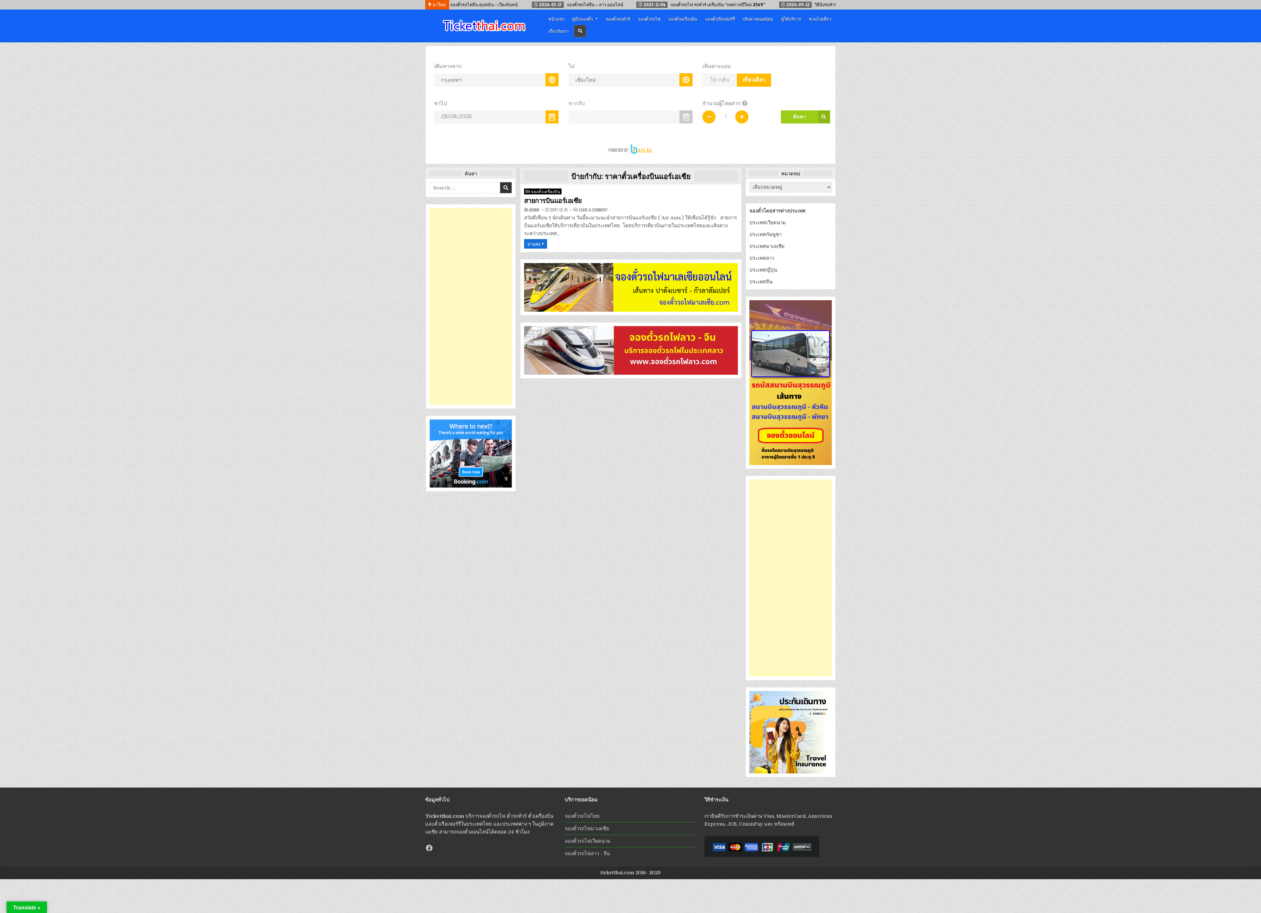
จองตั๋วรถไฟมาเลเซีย (587, 829)
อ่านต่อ (534, 243)
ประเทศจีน (760, 282)
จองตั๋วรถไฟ (649, 18)
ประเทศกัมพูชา (765, 234)
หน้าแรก (556, 18)
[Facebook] (429, 848)
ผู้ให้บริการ (791, 18)
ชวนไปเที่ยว (820, 18)
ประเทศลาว (761, 258)
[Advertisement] (471, 306)
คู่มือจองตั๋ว (582, 18)
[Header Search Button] (580, 31)
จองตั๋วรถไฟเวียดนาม (587, 841)
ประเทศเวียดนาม (767, 223)
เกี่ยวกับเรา (558, 31)
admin (534, 210)
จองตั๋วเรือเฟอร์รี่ (720, 18)
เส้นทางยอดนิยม (758, 18)
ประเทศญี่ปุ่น (763, 270)
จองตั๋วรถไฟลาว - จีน (587, 854)
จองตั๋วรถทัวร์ (618, 18)
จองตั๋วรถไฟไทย (582, 816)
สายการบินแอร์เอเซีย (553, 201)
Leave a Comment (593, 210)
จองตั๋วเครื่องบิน (682, 18)
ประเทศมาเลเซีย (767, 246)
